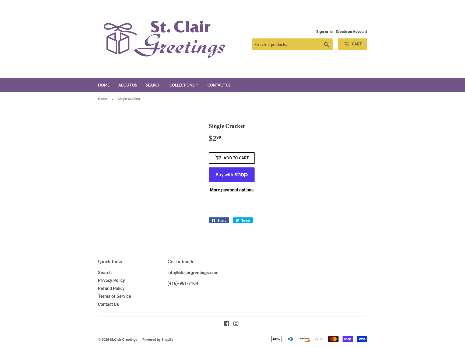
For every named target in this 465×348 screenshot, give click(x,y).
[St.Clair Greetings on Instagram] (236, 324)
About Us (127, 85)
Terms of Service (114, 296)
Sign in (322, 31)
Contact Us (108, 304)
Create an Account (351, 31)
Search (153, 85)
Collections (182, 85)
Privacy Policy (111, 280)
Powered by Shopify (157, 340)
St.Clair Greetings (123, 340)
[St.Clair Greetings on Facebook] (227, 324)
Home (104, 85)
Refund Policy (111, 288)
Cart (356, 44)
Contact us (219, 85)
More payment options (231, 189)
